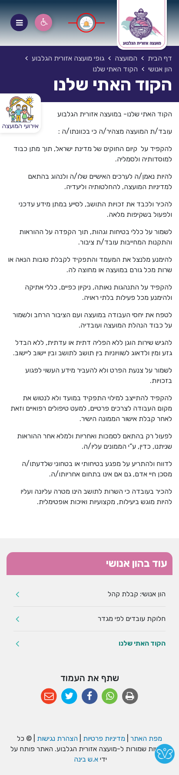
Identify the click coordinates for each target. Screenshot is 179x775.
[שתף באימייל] (49, 696)
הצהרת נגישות (57, 738)
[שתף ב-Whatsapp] (109, 696)
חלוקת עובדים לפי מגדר (132, 618)
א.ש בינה (85, 759)
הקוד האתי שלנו (142, 643)
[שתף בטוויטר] (69, 696)
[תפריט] (19, 22)
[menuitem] (89, 594)
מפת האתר (146, 738)
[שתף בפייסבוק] (89, 696)
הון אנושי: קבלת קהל (137, 594)
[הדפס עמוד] (130, 696)
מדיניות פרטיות (103, 738)
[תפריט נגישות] (43, 22)
